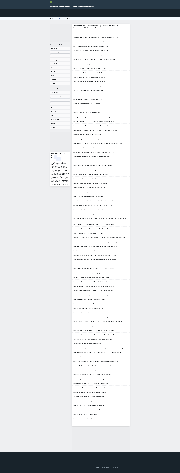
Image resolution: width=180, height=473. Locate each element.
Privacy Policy (96, 467)
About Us (95, 465)
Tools (100, 465)
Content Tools (65, 2)
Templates (54, 18)
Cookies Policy (106, 467)
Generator (71, 18)
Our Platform (75, 2)
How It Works (107, 465)
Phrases (63, 18)
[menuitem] (54, 18)
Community (119, 465)
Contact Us (85, 2)
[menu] (90, 18)
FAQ (113, 465)
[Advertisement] (42, 13)
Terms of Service (115, 467)
